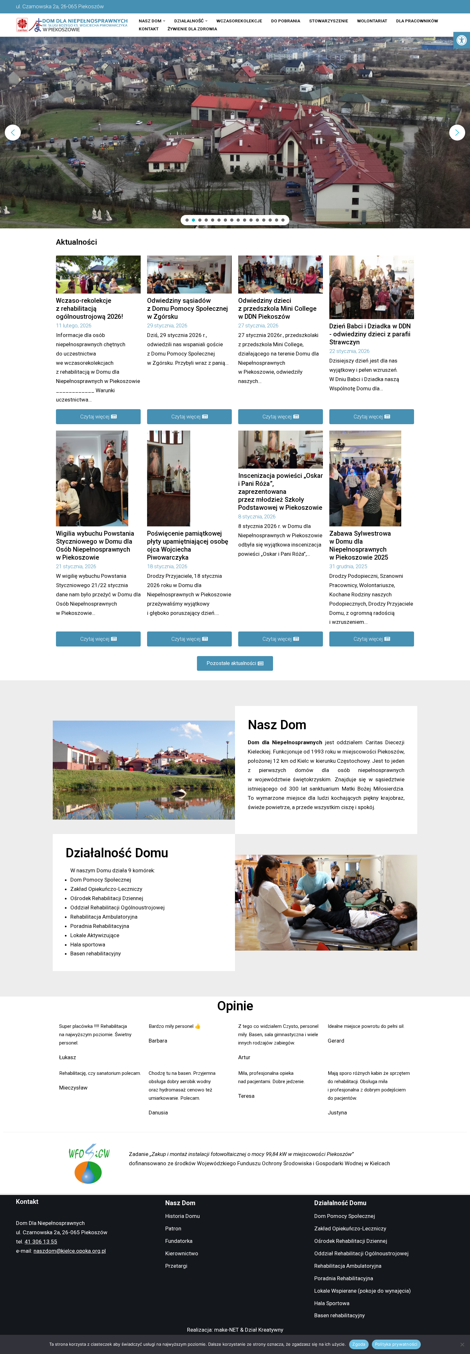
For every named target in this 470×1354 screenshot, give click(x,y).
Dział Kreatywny (264, 1330)
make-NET (226, 1330)
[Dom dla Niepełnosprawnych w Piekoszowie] (72, 25)
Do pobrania (285, 20)
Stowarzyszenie (328, 20)
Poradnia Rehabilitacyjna (343, 1278)
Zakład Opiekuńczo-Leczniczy (350, 1228)
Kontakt (149, 28)
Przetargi (176, 1266)
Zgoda (358, 1344)
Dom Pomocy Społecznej (344, 1216)
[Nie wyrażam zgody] (462, 1344)
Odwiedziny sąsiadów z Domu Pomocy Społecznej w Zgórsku (187, 308)
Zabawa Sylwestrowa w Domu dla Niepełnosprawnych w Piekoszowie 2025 (360, 545)
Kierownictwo (181, 1253)
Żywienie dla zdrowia (192, 28)
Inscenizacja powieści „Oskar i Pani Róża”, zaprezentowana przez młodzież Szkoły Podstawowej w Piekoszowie (280, 491)
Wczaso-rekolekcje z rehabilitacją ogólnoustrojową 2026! (89, 308)
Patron (173, 1228)
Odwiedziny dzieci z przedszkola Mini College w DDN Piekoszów (277, 308)
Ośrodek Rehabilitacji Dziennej (350, 1241)
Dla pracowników (417, 20)
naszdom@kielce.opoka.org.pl (70, 1251)
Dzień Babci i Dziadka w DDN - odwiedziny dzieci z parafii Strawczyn (370, 334)
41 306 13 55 (41, 1241)
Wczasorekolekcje (239, 20)
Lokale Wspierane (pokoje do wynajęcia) (362, 1291)
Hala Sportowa (331, 1303)
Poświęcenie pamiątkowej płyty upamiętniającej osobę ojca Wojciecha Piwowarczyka (187, 545)
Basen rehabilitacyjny (339, 1315)
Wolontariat (372, 20)
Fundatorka (178, 1241)
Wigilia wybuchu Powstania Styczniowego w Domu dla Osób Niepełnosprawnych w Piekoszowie (95, 545)
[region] (235, 132)
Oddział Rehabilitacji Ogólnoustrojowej (361, 1253)
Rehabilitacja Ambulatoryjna (347, 1266)
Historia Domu (182, 1216)
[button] (461, 40)
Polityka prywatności (396, 1344)
